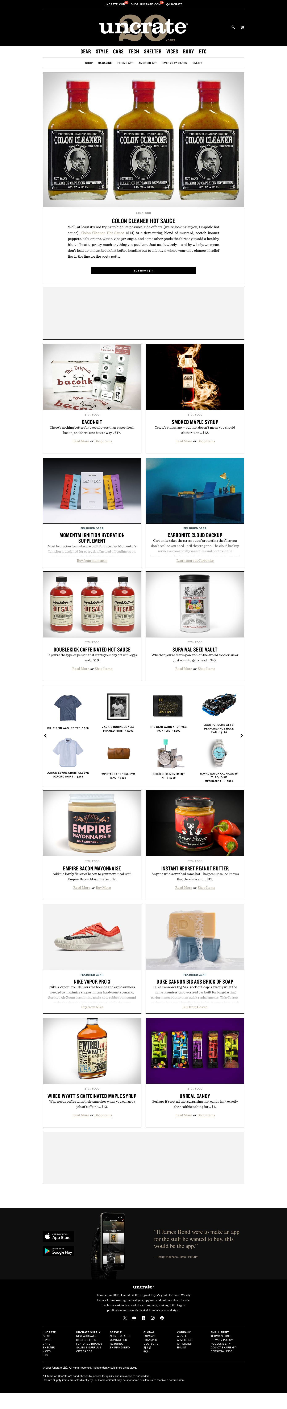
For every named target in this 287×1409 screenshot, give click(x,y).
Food (147, 213)
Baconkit (92, 421)
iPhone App (125, 63)
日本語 (147, 1347)
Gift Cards (84, 1351)
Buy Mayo (103, 887)
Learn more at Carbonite (195, 560)
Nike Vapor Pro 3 (92, 981)
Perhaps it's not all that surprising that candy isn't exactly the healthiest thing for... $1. (195, 1104)
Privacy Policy (222, 1339)
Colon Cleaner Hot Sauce (143, 221)
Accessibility (221, 1343)
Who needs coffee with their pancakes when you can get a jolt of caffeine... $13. (92, 1104)
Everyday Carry (175, 63)
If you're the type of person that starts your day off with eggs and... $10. (92, 657)
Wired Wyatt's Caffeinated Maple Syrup (92, 1095)
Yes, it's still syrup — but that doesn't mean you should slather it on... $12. (195, 430)
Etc (203, 51)
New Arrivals (86, 1336)
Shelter (153, 51)
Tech (134, 51)
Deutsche (151, 1343)
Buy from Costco (195, 1007)
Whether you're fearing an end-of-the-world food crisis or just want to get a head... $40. (194, 657)
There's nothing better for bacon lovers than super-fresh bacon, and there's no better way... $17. (92, 430)
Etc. (46, 1355)
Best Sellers (86, 1339)
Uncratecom (115, 4)
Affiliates (184, 1343)
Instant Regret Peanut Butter (195, 868)
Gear (85, 51)
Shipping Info (120, 1347)
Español (150, 1336)
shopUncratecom (146, 4)
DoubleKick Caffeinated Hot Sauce (92, 649)
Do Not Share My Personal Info (223, 1349)
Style (102, 51)
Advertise (184, 1339)
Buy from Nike (92, 1007)
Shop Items (103, 441)
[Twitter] (125, 1318)
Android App (148, 63)
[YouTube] (134, 1318)
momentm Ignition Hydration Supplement (92, 537)
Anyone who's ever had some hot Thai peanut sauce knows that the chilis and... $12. (195, 876)
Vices (172, 51)
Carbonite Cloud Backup (195, 535)
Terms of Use (221, 1336)
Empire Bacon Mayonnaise (92, 868)
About (181, 1336)
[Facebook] (143, 1318)
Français (150, 1339)
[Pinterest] (162, 1318)
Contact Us (118, 1339)
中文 (146, 1351)
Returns (116, 1343)
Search (233, 27)
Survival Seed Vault (194, 649)
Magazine (105, 63)
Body (188, 51)
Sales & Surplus (88, 1347)
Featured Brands (89, 1343)
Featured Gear (92, 528)
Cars (118, 51)
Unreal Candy (195, 1095)
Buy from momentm (92, 560)
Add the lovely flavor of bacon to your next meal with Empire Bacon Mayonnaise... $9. (92, 876)
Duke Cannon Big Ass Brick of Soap (195, 981)
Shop (89, 63)
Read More (80, 441)
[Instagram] (152, 1318)
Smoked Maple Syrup (195, 421)
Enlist (197, 63)
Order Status (120, 1336)
